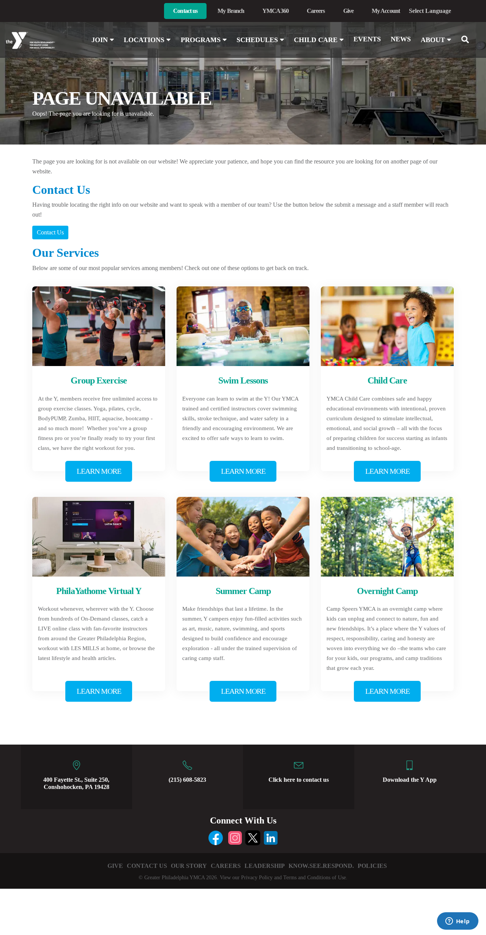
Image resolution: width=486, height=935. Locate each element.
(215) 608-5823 (187, 779)
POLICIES (372, 866)
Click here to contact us (298, 779)
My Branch (231, 11)
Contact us (185, 11)
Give (348, 11)
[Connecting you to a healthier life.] (40, 40)
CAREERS (226, 866)
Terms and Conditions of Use (314, 877)
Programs (201, 40)
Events (367, 39)
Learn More (99, 471)
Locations (145, 40)
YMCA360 (275, 11)
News (401, 39)
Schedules (258, 40)
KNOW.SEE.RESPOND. (321, 866)
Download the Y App (410, 779)
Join (101, 40)
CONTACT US (147, 866)
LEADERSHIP (265, 866)
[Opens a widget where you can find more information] (457, 921)
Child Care (316, 40)
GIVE (115, 866)
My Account (386, 11)
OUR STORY (189, 866)
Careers (316, 11)
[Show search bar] (468, 39)
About (434, 40)
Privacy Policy (257, 877)
